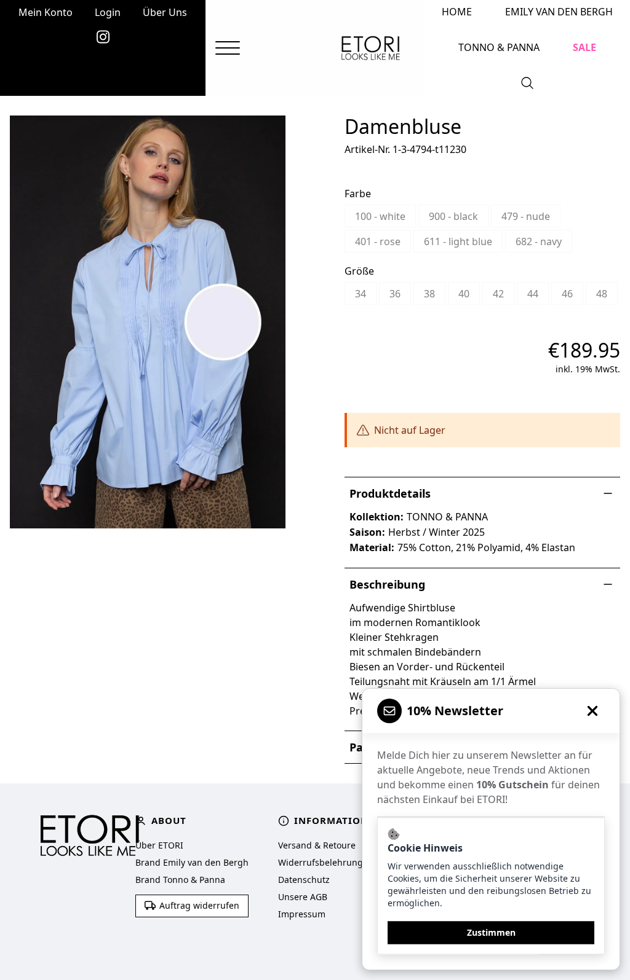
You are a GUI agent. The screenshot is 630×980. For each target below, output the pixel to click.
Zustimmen (491, 932)
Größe (359, 271)
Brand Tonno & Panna (180, 879)
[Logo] (371, 48)
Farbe (358, 193)
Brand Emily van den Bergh (192, 862)
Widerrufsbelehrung (320, 862)
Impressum (301, 914)
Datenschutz (304, 879)
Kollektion (375, 516)
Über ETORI (159, 845)
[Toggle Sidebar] (227, 48)
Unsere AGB (302, 897)
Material (370, 547)
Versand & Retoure (317, 845)
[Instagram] (103, 37)
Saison (365, 532)
